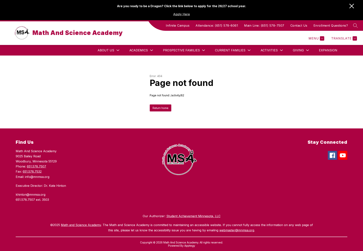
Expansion (328, 50)
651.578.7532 (32, 171)
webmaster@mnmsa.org (236, 230)
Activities (269, 50)
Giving (298, 50)
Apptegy (189, 245)
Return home (160, 108)
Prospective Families (181, 50)
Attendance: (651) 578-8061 (216, 25)
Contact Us (298, 25)
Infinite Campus (178, 25)
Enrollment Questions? (330, 25)
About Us (106, 50)
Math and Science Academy (81, 225)
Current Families (230, 50)
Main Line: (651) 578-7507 (264, 25)
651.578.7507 (36, 166)
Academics (138, 50)
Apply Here (181, 14)
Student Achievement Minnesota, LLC (193, 216)
